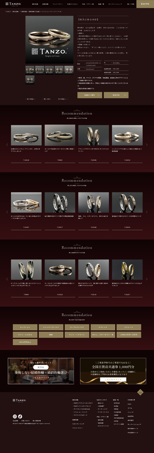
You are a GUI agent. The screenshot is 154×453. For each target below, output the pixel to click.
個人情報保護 (37, 421)
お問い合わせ (25, 421)
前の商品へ (31, 99)
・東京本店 (116, 403)
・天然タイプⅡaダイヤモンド (81, 406)
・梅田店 (115, 415)
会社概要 (15, 421)
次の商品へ (62, 99)
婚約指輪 (35, 4)
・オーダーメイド (102, 409)
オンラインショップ (115, 4)
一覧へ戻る (47, 99)
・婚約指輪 (100, 420)
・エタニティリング (103, 426)
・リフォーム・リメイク (79, 412)
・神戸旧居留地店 (118, 418)
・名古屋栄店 (117, 412)
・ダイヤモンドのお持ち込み (81, 409)
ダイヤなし (116, 62)
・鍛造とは (100, 403)
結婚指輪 (45, 4)
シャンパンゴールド (92, 62)
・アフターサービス (103, 412)
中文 (132, 4)
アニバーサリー (58, 4)
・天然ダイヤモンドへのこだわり (82, 403)
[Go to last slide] (7, 144)
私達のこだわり (72, 4)
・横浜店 (115, 409)
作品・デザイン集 (88, 4)
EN (128, 4)
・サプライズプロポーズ (79, 415)
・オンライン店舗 (118, 424)
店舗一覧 (101, 4)
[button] (29, 70)
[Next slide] (147, 144)
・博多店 (115, 421)
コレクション (90, 69)
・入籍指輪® (100, 406)
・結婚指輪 (100, 423)
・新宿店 (115, 406)
